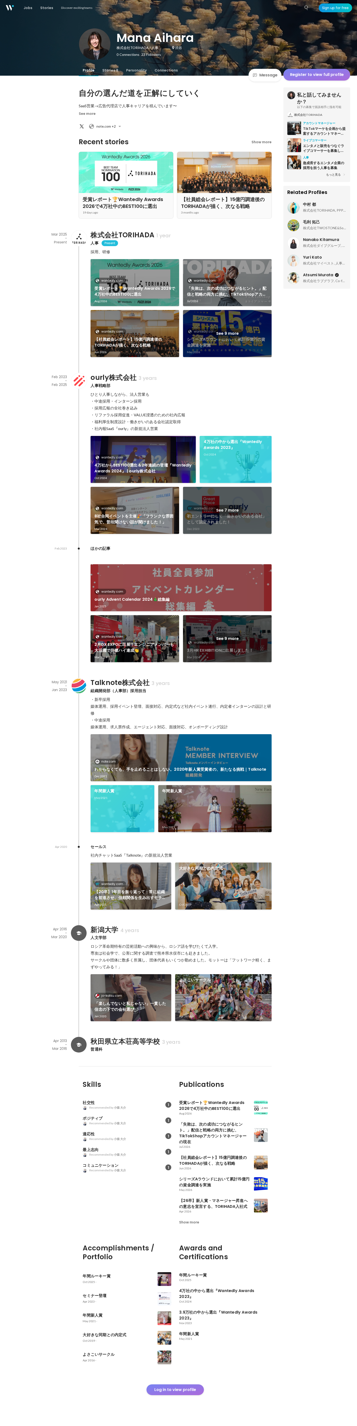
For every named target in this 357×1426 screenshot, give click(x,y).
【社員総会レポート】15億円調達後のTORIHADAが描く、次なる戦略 (128, 342)
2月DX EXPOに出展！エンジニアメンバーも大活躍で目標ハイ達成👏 (134, 647)
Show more (261, 142)
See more (87, 113)
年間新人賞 (104, 791)
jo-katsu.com (111, 996)
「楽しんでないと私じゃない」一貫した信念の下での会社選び (130, 1006)
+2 (106, 126)
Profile (88, 70)
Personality (136, 70)
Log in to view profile (175, 1389)
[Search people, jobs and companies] (306, 8)
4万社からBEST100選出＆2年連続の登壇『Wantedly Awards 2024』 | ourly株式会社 (143, 468)
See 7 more (227, 510)
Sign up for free (335, 7)
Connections (166, 70)
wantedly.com (112, 280)
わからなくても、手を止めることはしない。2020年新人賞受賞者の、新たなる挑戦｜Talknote (180, 769)
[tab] (88, 70)
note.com (108, 761)
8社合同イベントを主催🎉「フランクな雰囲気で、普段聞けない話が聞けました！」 (133, 519)
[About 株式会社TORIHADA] (79, 238)
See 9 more (227, 333)
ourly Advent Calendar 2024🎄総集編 (132, 599)
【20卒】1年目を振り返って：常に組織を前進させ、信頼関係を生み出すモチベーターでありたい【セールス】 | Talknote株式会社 (130, 895)
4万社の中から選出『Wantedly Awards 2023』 (233, 444)
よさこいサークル (195, 980)
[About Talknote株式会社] (79, 686)
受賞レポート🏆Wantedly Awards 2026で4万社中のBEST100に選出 (134, 291)
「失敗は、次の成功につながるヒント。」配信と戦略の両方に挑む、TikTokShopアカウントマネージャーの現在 (226, 291)
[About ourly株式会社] (79, 381)
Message (268, 75)
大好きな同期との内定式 (201, 868)
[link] (135, 282)
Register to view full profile (317, 74)
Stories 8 (110, 70)
